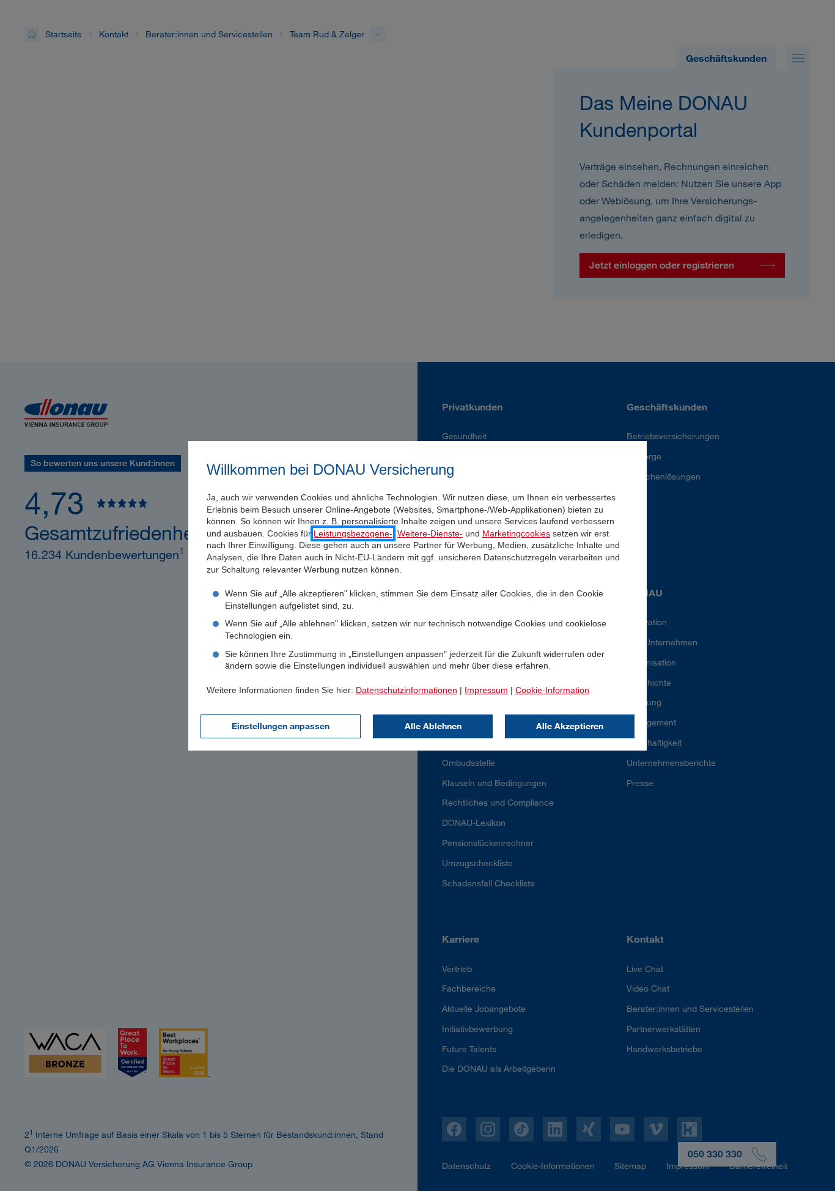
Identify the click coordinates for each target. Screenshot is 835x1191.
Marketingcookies (516, 533)
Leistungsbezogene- (353, 533)
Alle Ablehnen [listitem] (433, 726)
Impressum (486, 690)
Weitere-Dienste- (430, 533)
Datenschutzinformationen (406, 690)
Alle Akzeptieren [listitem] (569, 726)
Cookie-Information (552, 690)
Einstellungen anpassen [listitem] (280, 726)
